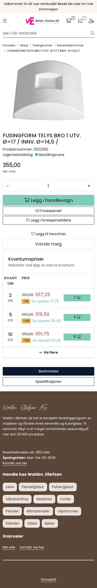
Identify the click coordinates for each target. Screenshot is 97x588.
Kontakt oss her (15, 463)
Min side (9, 547)
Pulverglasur (63, 486)
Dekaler (13, 523)
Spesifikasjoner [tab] (48, 381)
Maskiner (44, 499)
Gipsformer (68, 511)
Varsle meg (48, 244)
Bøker (50, 523)
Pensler (12, 511)
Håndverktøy (17, 499)
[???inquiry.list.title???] (80, 21)
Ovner (65, 499)
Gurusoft (48, 579)
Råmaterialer (38, 511)
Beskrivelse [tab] (48, 371)
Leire (10, 486)
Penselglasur (33, 486)
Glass (32, 523)
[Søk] (92, 33)
